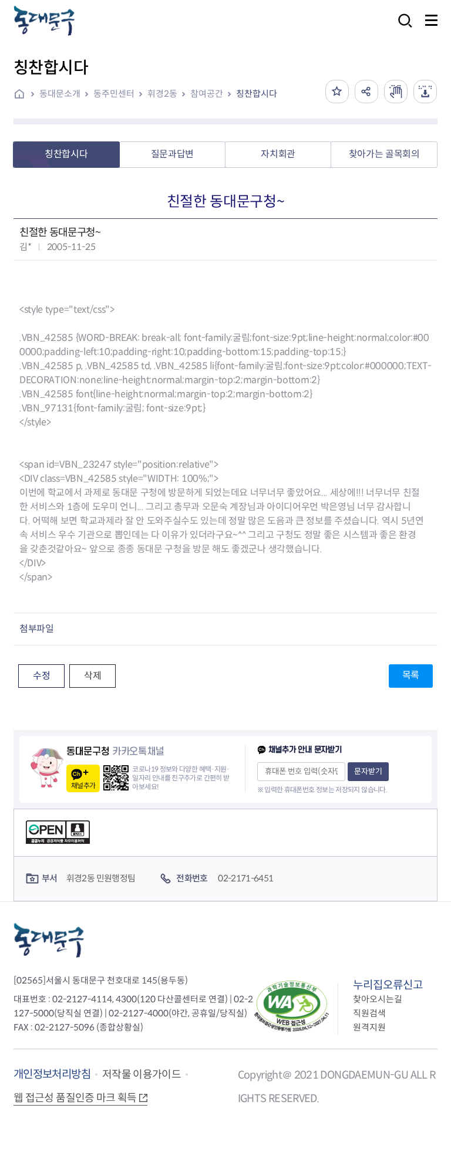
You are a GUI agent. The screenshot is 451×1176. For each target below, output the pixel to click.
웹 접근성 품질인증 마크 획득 (75, 1097)
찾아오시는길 (377, 999)
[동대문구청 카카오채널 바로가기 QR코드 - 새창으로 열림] (116, 778)
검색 (401, 28)
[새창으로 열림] (396, 91)
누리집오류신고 (388, 985)
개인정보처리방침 (52, 1074)
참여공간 (206, 93)
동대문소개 (59, 93)
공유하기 (366, 91)
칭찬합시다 (256, 93)
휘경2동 (162, 93)
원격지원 (369, 1027)
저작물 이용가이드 (141, 1074)
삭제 (92, 676)
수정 (41, 676)
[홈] (23, 95)
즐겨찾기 (337, 91)
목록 (410, 675)
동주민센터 (113, 93)
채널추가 (83, 785)
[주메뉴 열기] (431, 20)
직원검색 (369, 1013)
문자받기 (368, 771)
